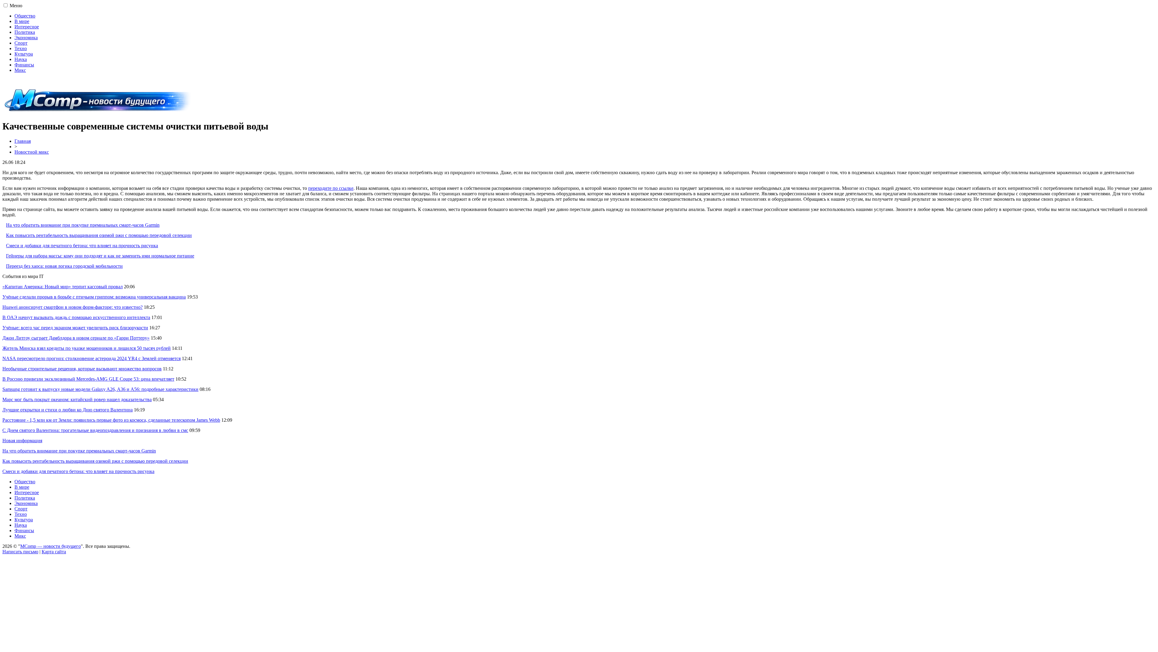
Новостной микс (31, 152)
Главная (22, 141)
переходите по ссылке (330, 188)
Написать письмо (20, 551)
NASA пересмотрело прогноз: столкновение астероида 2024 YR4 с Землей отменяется (91, 358)
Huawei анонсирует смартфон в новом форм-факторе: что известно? (72, 307)
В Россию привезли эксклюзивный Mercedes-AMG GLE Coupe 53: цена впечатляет (88, 379)
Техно (20, 48)
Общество (24, 15)
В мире (21, 21)
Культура (23, 53)
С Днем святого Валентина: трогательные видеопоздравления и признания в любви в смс (95, 430)
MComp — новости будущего (50, 546)
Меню (16, 5)
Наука (20, 59)
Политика (24, 32)
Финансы (24, 64)
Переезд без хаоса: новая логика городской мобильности (64, 266)
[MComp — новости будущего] (97, 111)
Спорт (20, 43)
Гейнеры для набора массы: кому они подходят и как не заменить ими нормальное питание (100, 255)
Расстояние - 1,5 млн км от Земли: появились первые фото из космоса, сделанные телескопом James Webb (111, 420)
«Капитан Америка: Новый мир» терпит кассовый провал (62, 286)
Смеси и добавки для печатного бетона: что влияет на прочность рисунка (82, 245)
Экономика (26, 37)
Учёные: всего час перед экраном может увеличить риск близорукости (75, 327)
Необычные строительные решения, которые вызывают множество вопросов (82, 368)
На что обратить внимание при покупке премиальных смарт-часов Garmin (83, 225)
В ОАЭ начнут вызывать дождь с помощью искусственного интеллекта (76, 317)
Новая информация (22, 440)
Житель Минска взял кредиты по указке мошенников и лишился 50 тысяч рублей (86, 348)
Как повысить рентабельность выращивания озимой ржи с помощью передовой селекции (99, 235)
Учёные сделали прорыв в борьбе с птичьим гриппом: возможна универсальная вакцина (94, 296)
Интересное (26, 26)
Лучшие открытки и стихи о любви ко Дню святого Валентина (67, 409)
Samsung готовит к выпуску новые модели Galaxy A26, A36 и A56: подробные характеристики (100, 389)
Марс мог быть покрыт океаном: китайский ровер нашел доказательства (77, 399)
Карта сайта (54, 551)
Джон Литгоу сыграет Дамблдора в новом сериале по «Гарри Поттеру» (76, 337)
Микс (20, 70)
